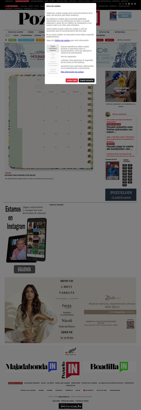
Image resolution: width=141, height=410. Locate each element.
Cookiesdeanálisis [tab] (53, 56)
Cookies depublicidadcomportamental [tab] (52, 71)
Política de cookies (62, 41)
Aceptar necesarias (86, 80)
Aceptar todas (72, 80)
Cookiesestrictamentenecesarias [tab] (53, 48)
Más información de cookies (72, 72)
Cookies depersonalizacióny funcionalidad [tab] (52, 63)
